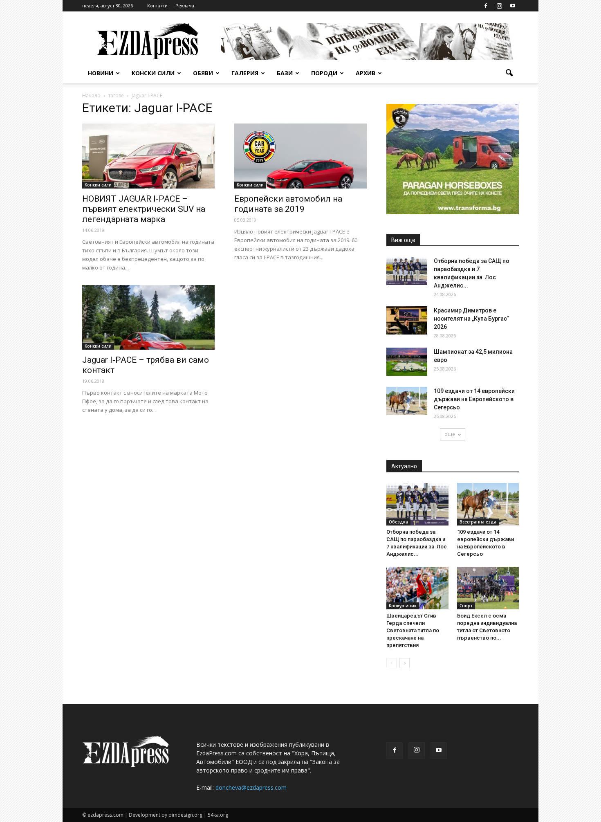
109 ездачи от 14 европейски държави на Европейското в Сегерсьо (474, 399)
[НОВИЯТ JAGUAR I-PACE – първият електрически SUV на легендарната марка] (148, 156)
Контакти (157, 5)
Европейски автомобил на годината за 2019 (288, 204)
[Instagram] (499, 5)
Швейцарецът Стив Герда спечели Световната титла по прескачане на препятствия (412, 630)
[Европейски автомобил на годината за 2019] (300, 156)
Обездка (398, 522)
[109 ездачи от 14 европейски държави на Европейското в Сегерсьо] (406, 401)
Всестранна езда (478, 522)
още (449, 434)
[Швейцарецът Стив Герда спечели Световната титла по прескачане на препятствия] (417, 588)
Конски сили (153, 73)
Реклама (184, 5)
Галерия (244, 73)
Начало (91, 95)
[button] (509, 73)
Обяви (203, 73)
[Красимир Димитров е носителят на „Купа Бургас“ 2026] (406, 320)
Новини (100, 73)
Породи (324, 73)
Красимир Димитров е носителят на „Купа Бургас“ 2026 (471, 318)
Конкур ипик (403, 606)
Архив (365, 73)
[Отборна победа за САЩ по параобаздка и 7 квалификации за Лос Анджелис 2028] (406, 271)
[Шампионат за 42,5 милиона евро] (406, 362)
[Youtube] (513, 5)
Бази (285, 73)
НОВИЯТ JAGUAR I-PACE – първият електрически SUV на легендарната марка (143, 209)
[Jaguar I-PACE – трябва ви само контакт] (148, 317)
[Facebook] (486, 5)
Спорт (466, 606)
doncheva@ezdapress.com (251, 787)
